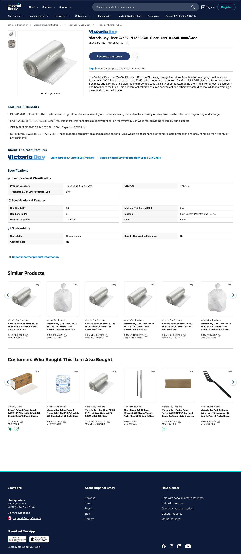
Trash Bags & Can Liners (79, 25)
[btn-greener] (164, 429)
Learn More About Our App (24, 546)
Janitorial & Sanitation (18, 25)
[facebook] (164, 546)
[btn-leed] (10, 429)
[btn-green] (17, 429)
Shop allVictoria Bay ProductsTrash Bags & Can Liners (130, 157)
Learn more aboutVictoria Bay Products (73, 157)
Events (89, 508)
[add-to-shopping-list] (136, 56)
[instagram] (171, 546)
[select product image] (12, 34)
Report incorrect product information (35, 257)
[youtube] (188, 546)
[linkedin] (179, 546)
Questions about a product (177, 508)
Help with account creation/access (182, 498)
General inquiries (172, 513)
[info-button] (127, 43)
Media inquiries (171, 519)
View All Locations (19, 512)
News (88, 503)
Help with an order (173, 503)
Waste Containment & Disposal (48, 25)
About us (90, 498)
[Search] (193, 7)
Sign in (93, 68)
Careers (89, 519)
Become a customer (109, 56)
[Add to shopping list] (37, 285)
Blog (87, 513)
